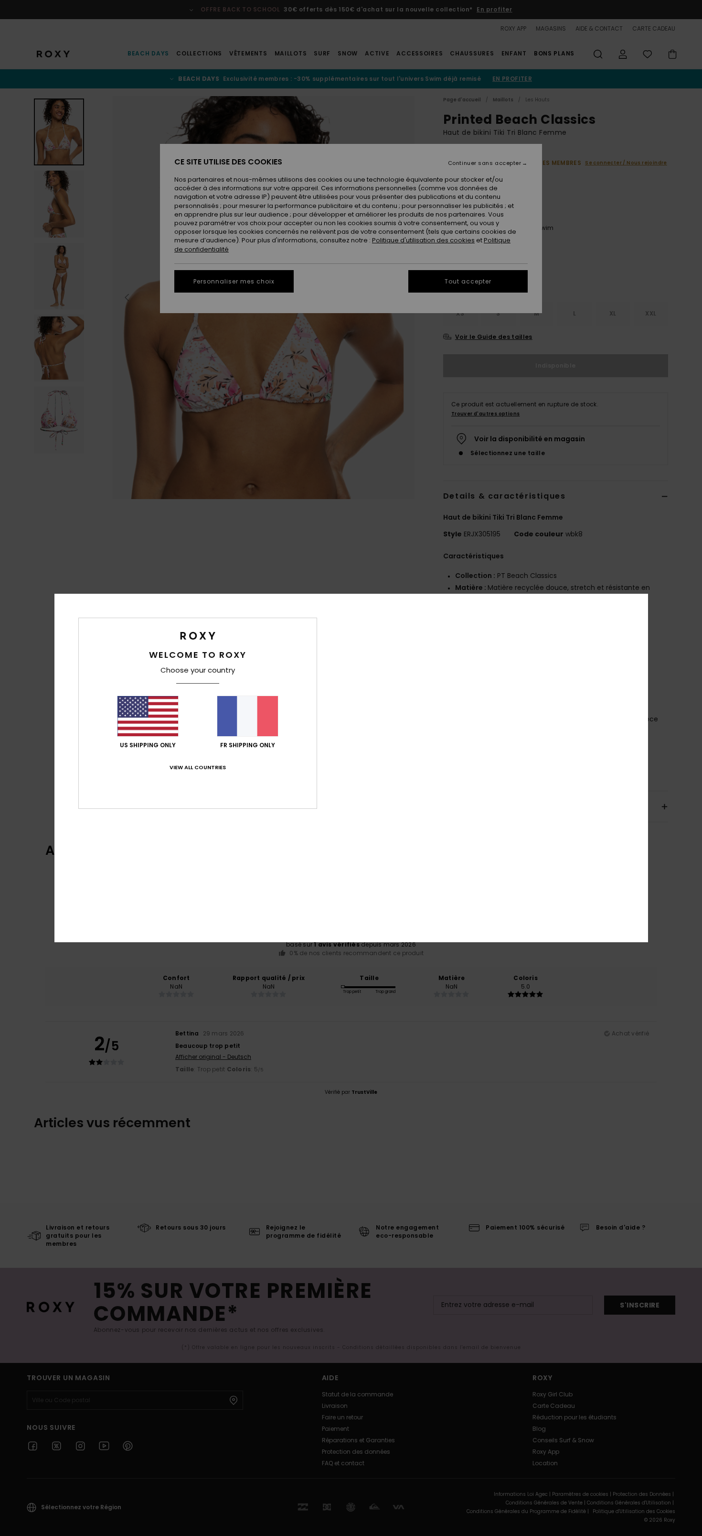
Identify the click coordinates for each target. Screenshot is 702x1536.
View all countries (198, 767)
